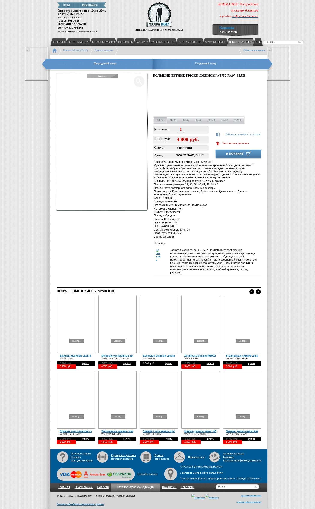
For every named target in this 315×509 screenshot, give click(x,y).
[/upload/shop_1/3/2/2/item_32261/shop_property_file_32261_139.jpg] (219, 97)
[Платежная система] (212, 498)
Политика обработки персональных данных (80, 504)
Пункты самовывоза (162, 457)
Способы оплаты (148, 474)
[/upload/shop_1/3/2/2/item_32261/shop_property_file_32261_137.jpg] (163, 97)
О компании (84, 487)
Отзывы (76, 457)
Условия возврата (233, 453)
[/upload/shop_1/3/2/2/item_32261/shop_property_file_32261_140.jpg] (246, 97)
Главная (64, 487)
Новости (103, 487)
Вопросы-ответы (81, 453)
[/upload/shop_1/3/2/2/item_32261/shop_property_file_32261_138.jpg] (191, 97)
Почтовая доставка (122, 458)
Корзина (227, 28)
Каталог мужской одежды (135, 487)
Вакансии (169, 487)
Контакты (187, 487)
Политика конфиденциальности (242, 460)
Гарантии (228, 457)
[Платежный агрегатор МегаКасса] (198, 498)
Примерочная (196, 457)
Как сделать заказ (81, 460)
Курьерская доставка (123, 455)
